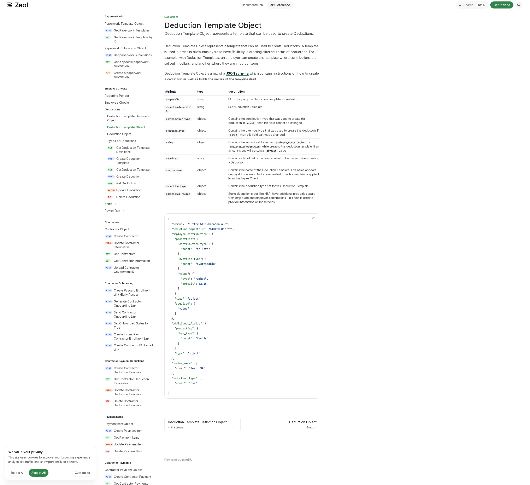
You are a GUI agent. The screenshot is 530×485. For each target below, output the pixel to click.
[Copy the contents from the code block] (314, 218)
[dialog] (50, 463)
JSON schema (237, 73)
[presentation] (128, 247)
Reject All (17, 472)
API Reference (280, 5)
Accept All (38, 472)
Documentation (252, 5)
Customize (82, 472)
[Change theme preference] (519, 5)
